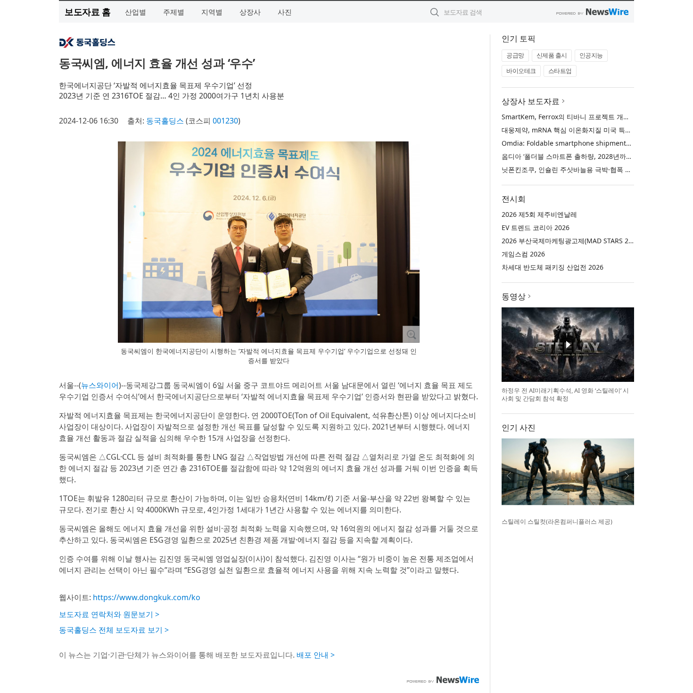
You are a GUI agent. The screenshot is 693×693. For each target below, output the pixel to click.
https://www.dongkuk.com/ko (146, 597)
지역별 (212, 11)
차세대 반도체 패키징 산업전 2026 (552, 267)
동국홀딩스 (165, 121)
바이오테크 (521, 70)
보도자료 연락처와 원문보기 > (109, 614)
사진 (285, 11)
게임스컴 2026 (523, 253)
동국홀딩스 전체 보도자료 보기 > (114, 630)
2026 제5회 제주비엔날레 (539, 214)
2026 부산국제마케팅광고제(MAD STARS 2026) (572, 240)
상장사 (250, 11)
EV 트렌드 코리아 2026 (535, 227)
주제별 (173, 11)
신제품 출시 (551, 55)
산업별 (135, 11)
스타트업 (560, 70)
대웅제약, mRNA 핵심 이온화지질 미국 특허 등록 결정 (582, 129)
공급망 (515, 55)
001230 (225, 121)
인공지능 (591, 55)
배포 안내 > (316, 655)
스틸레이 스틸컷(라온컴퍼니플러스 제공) (557, 521)
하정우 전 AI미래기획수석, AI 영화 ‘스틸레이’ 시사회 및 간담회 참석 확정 (565, 394)
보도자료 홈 (87, 11)
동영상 (514, 296)
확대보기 (411, 334)
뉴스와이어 (100, 385)
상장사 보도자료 (531, 101)
